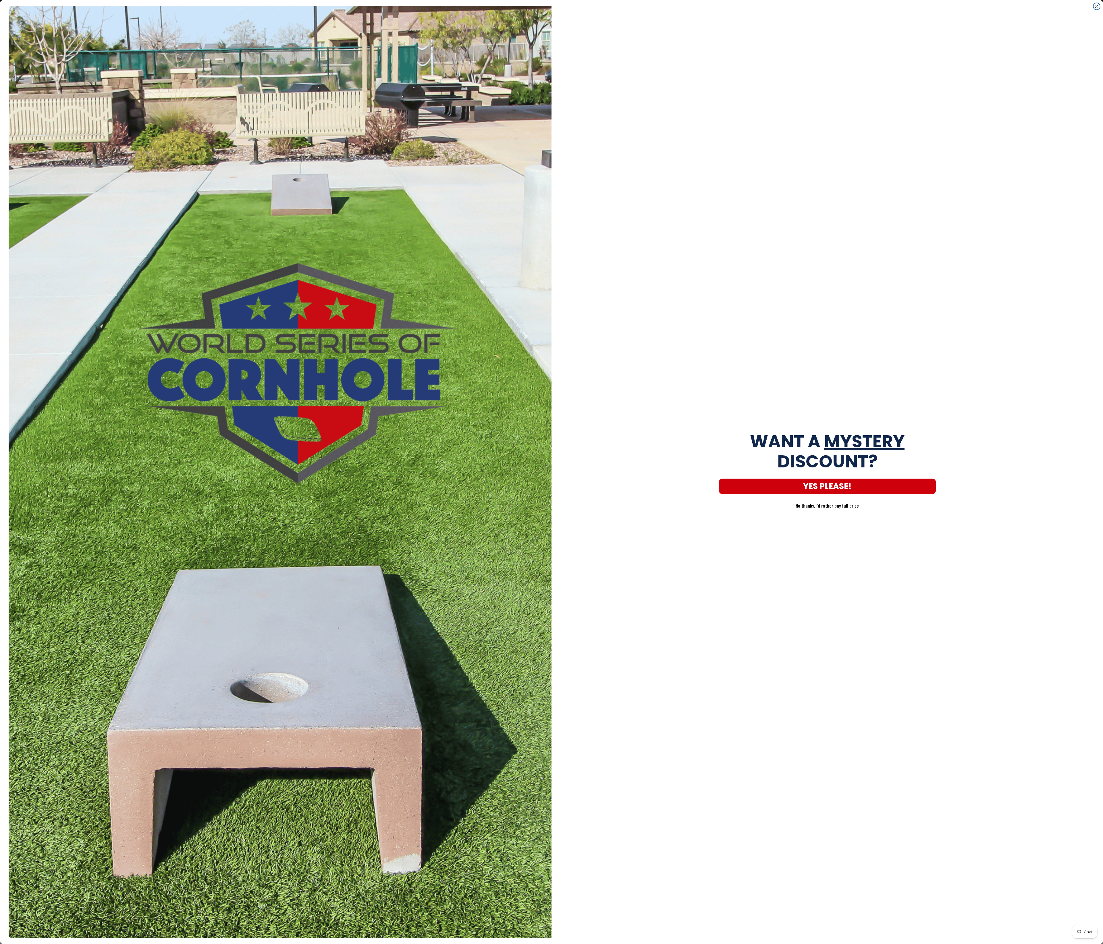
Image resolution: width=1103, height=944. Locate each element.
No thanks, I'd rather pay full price (827, 505)
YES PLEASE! (827, 486)
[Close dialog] (1096, 6)
